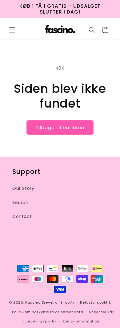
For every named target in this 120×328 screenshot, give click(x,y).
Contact (22, 216)
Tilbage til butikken (60, 127)
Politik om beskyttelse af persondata (47, 312)
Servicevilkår (101, 312)
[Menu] (12, 30)
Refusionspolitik (95, 302)
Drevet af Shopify (58, 302)
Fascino (33, 302)
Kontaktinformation (81, 321)
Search (20, 202)
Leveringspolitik (41, 321)
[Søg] (91, 30)
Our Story (23, 188)
